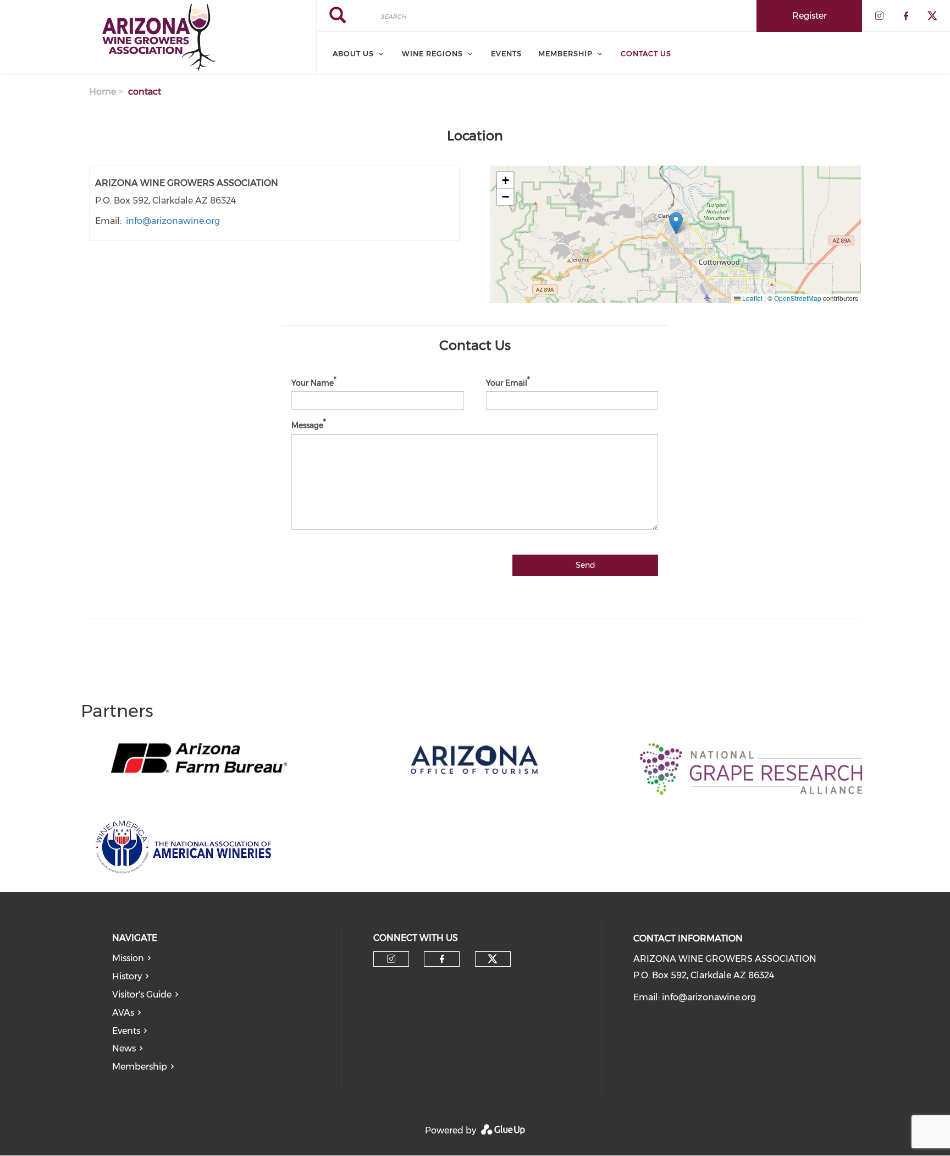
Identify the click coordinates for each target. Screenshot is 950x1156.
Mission (128, 958)
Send (585, 565)
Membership (139, 1066)
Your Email (506, 382)
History (127, 976)
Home (102, 91)
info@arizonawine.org (173, 221)
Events (506, 53)
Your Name (312, 382)
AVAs (123, 1012)
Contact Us (646, 53)
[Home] (158, 37)
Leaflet (752, 298)
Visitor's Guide (142, 994)
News (124, 1048)
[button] (676, 223)
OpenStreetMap (797, 298)
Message (307, 425)
